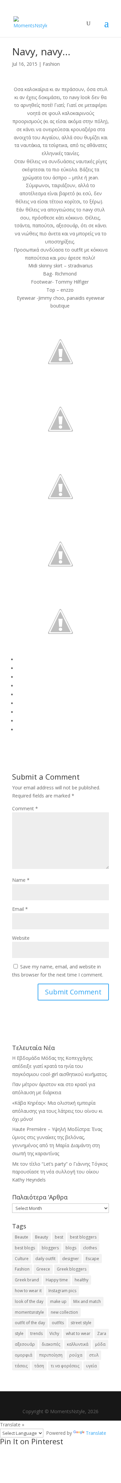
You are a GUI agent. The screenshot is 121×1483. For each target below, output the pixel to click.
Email (20, 909)
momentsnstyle (29, 1312)
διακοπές (51, 1344)
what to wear (78, 1333)
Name (21, 880)
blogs (71, 1248)
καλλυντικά (77, 1344)
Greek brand (27, 1280)
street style (81, 1323)
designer (70, 1258)
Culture (22, 1258)
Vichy (54, 1333)
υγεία (91, 1366)
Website (21, 938)
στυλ (93, 1355)
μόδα (100, 1344)
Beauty (41, 1237)
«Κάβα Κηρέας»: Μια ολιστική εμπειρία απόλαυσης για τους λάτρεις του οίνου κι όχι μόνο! (57, 1111)
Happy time (57, 1280)
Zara (101, 1333)
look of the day (29, 1301)
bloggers (50, 1248)
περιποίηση (51, 1355)
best (59, 1237)
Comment (25, 808)
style (19, 1333)
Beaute (21, 1237)
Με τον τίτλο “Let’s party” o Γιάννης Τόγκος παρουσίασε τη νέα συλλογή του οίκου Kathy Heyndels (60, 1172)
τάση (39, 1366)
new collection (64, 1312)
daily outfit (45, 1258)
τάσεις (21, 1366)
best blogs (25, 1248)
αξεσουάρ (25, 1344)
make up (58, 1301)
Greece (43, 1269)
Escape (92, 1258)
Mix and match (87, 1301)
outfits (58, 1323)
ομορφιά (23, 1355)
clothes (90, 1248)
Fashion (51, 64)
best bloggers (83, 1237)
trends (36, 1333)
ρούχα (75, 1355)
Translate (96, 1433)
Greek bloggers (71, 1269)
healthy (81, 1280)
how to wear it (28, 1290)
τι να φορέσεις (65, 1366)
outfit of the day (30, 1323)
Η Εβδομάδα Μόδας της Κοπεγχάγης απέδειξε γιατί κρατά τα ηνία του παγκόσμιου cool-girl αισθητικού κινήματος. (60, 1066)
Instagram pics (62, 1290)
